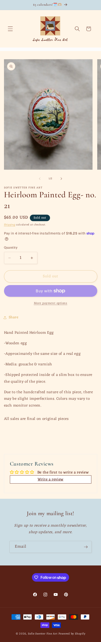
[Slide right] (61, 178)
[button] (10, 28)
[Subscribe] (85, 547)
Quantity (11, 248)
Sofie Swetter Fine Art (43, 633)
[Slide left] (40, 178)
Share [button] (14, 317)
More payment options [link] (50, 303)
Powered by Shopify (71, 633)
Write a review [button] (50, 479)
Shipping (9, 224)
